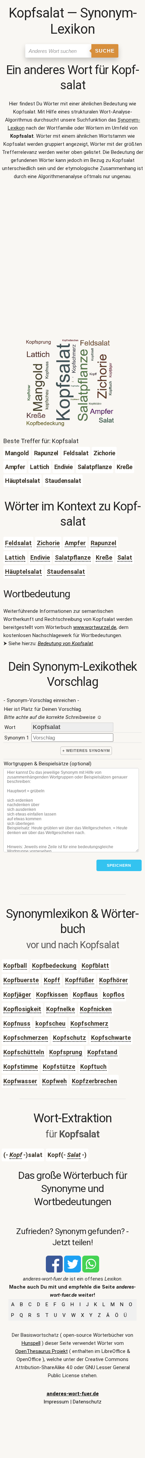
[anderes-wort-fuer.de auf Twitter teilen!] (72, 1271)
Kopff (52, 980)
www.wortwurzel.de (94, 627)
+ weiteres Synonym (86, 751)
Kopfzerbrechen (94, 1081)
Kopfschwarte (111, 1037)
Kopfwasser (20, 1081)
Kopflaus (85, 994)
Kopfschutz (69, 1037)
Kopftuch (93, 1066)
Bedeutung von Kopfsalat (65, 643)
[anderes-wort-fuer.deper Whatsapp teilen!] (90, 1271)
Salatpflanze (73, 557)
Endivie (40, 557)
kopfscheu (50, 1023)
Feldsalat (18, 542)
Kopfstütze (59, 1066)
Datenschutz (87, 1402)
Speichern (119, 865)
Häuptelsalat (23, 571)
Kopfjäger (17, 994)
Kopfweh (54, 1081)
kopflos (113, 994)
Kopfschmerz (89, 1023)
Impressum (56, 1402)
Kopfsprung (65, 1052)
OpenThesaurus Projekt (41, 1351)
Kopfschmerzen (25, 1037)
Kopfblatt (95, 965)
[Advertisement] (72, 261)
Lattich (15, 557)
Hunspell (31, 1343)
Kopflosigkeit (22, 1009)
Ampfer (75, 542)
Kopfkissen (52, 994)
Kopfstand (102, 1052)
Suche (105, 51)
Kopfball (15, 965)
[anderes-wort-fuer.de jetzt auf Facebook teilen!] (54, 1271)
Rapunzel (103, 542)
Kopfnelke (60, 1009)
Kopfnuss (16, 1023)
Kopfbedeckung (54, 965)
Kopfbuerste (21, 980)
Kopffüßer (79, 980)
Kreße (104, 557)
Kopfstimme (20, 1066)
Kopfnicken (96, 1009)
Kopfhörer (113, 980)
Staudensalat (66, 571)
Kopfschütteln (23, 1052)
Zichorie (48, 542)
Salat (124, 557)
